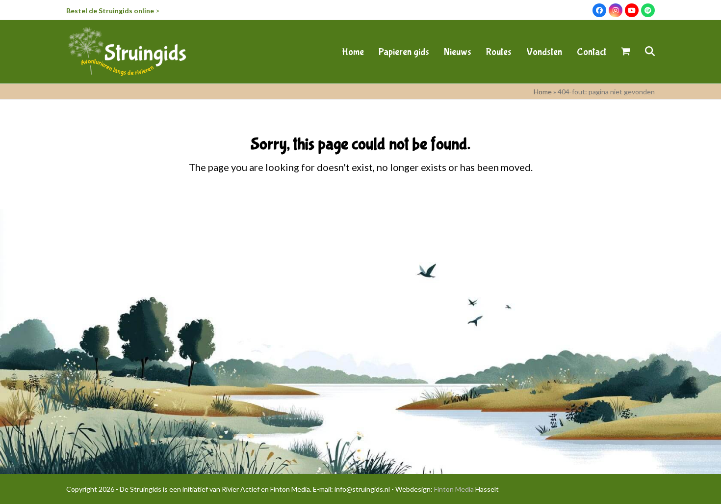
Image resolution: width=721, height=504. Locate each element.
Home (543, 91)
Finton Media (454, 489)
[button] (626, 51)
